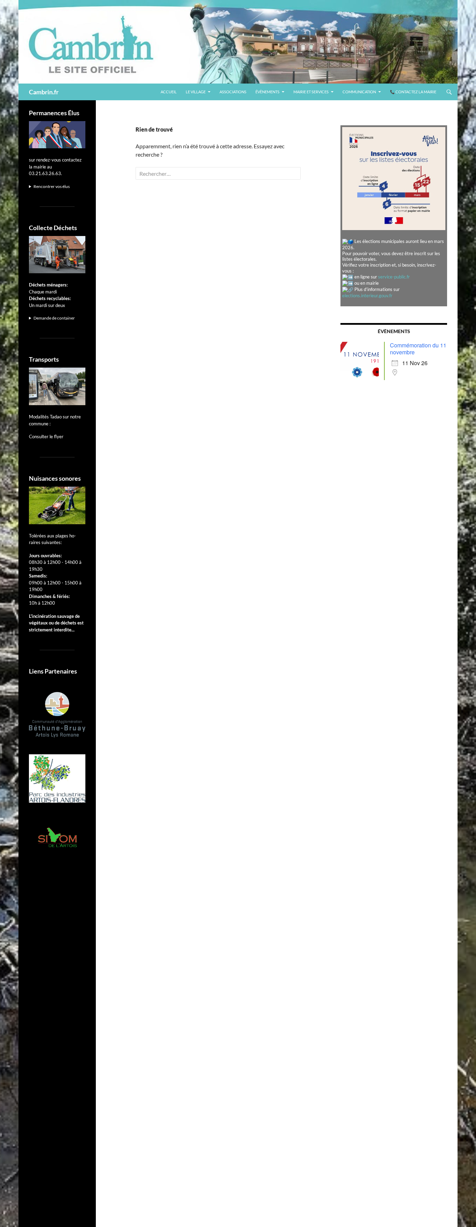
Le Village (196, 91)
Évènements (267, 91)
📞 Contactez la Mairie (413, 91)
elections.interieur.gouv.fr (367, 295)
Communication (359, 91)
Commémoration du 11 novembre (418, 348)
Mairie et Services (311, 91)
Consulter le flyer (46, 436)
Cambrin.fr (44, 92)
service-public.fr (394, 277)
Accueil (169, 91)
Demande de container (54, 318)
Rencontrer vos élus (51, 186)
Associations (233, 91)
